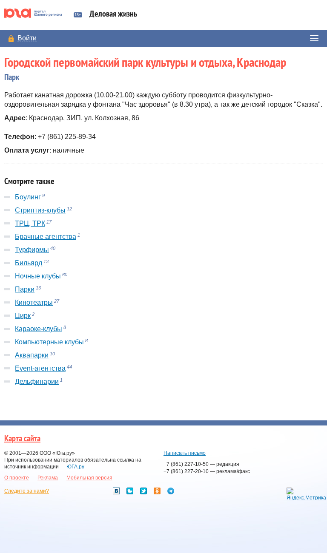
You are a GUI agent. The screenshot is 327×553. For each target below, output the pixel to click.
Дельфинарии (37, 381)
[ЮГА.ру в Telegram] (170, 491)
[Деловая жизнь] (36, 13)
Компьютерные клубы (49, 342)
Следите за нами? (26, 491)
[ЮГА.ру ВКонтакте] (116, 491)
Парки (24, 289)
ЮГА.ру (75, 467)
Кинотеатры (34, 302)
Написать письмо (185, 453)
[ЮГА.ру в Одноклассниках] (157, 491)
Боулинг (28, 197)
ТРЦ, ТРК (30, 223)
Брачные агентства (45, 236)
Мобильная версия (89, 478)
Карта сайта (22, 438)
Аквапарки (32, 355)
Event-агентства (40, 368)
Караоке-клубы (38, 328)
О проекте (16, 478)
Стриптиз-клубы (40, 210)
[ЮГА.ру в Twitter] (143, 491)
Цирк (23, 315)
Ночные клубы (38, 276)
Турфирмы (32, 249)
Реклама (47, 478)
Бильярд (28, 263)
